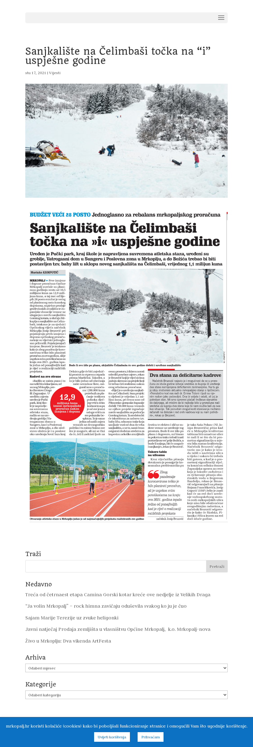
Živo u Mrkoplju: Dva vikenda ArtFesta (68, 641)
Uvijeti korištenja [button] (112, 737)
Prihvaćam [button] (150, 737)
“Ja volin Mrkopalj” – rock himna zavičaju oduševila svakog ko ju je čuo (106, 606)
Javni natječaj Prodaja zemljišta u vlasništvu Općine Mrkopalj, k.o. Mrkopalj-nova (117, 629)
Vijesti (54, 72)
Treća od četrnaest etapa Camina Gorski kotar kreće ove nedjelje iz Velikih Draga (117, 594)
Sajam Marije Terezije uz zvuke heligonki (71, 618)
